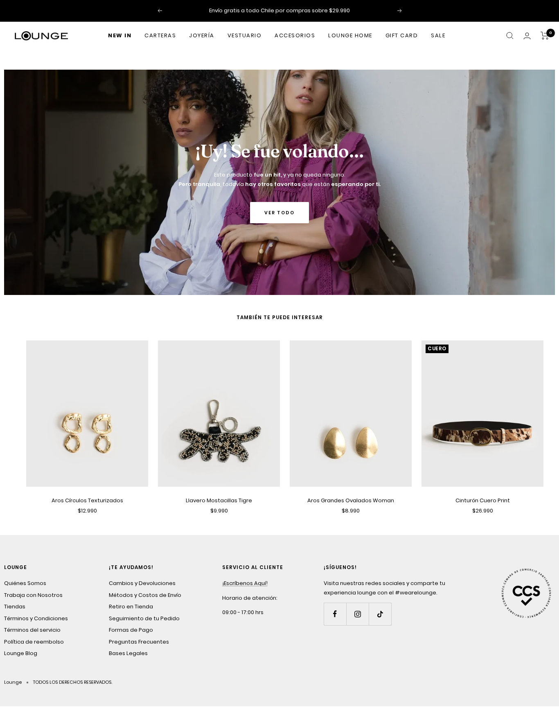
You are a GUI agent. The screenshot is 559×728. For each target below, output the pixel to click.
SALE (438, 35)
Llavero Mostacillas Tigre (219, 500)
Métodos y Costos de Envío (145, 595)
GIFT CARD (401, 35)
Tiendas (14, 606)
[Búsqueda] (510, 35)
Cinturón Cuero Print (482, 500)
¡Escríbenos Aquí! (245, 583)
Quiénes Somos (25, 583)
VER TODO (279, 212)
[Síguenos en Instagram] (357, 614)
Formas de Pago (131, 630)
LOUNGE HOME (350, 35)
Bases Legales (128, 653)
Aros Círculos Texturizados (87, 500)
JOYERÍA (201, 35)
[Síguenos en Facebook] (335, 614)
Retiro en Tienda (131, 606)
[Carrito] (545, 36)
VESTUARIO (245, 35)
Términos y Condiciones (36, 618)
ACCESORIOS (295, 35)
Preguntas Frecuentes (139, 642)
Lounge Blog (20, 653)
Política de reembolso (34, 642)
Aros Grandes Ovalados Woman (350, 500)
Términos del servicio (32, 630)
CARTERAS (160, 35)
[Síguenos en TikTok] (380, 614)
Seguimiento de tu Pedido (144, 618)
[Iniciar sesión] (527, 35)
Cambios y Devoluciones (142, 583)
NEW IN (119, 35)
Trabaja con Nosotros (33, 595)
